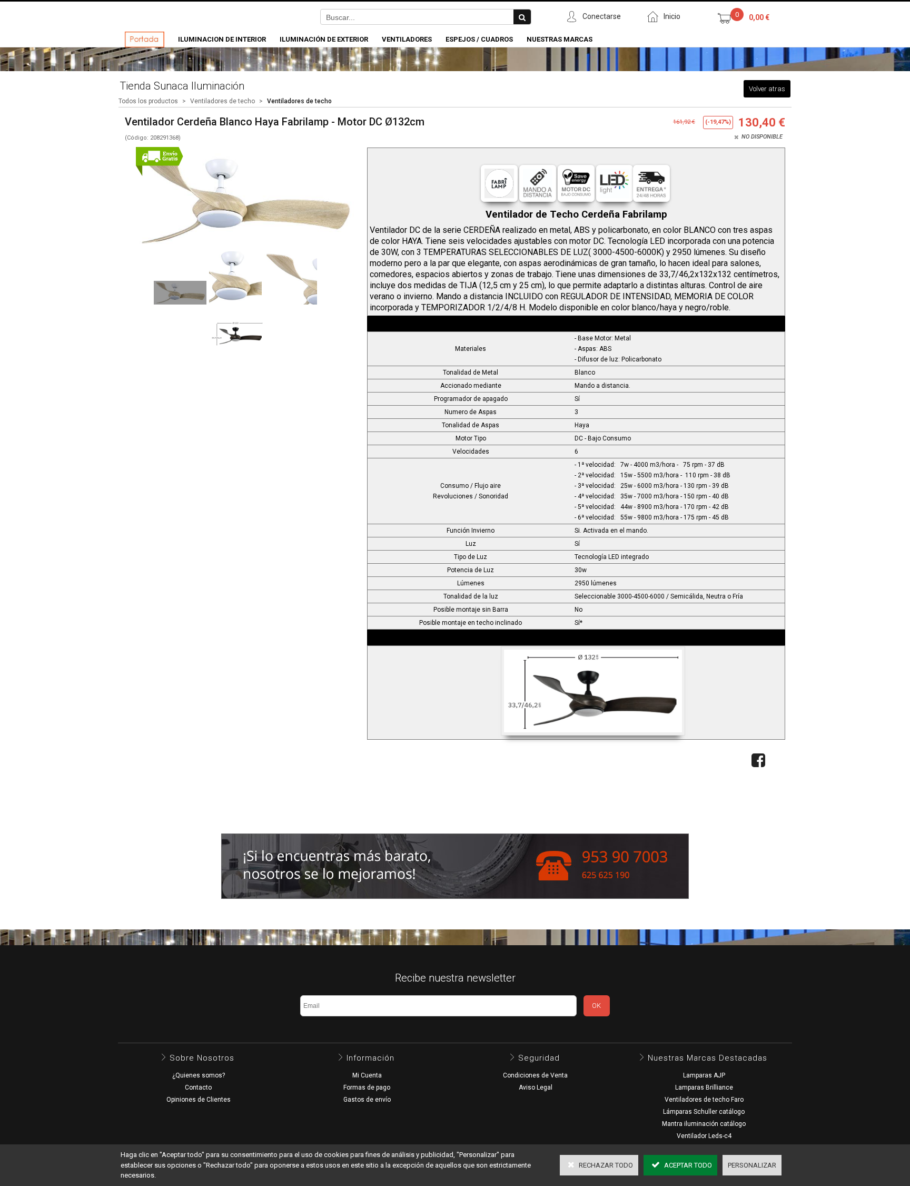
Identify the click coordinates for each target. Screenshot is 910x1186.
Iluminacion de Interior (222, 39)
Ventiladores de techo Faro (704, 1099)
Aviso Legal (535, 1087)
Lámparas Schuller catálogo (704, 1111)
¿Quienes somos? (198, 1075)
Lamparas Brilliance (704, 1087)
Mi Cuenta (367, 1075)
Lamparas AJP (704, 1075)
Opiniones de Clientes (198, 1099)
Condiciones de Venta (535, 1075)
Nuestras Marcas (559, 39)
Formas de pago (366, 1087)
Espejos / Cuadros (479, 39)
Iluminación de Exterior (324, 39)
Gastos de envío (367, 1099)
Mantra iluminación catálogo (704, 1124)
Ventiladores (407, 39)
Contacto (198, 1087)
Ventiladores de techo (222, 101)
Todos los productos (148, 101)
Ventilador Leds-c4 (704, 1136)
